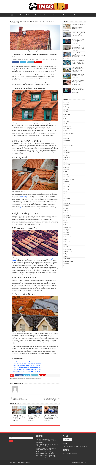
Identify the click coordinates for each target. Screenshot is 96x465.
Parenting (67, 217)
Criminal (67, 131)
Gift (66, 172)
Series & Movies (69, 237)
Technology (59, 14)
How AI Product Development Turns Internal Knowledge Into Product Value (78, 54)
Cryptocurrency (69, 133)
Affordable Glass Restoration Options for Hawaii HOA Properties (18, 418)
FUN (66, 162)
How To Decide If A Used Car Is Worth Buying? (34, 417)
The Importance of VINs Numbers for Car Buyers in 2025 (51, 417)
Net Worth (40, 14)
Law (66, 193)
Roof (35, 378)
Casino (67, 121)
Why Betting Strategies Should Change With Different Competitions (78, 62)
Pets (66, 220)
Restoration (29, 378)
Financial (67, 157)
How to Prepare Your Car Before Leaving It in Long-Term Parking (78, 34)
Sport (50, 14)
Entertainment (29, 14)
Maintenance (22, 378)
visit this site (39, 132)
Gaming (67, 167)
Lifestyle (67, 198)
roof (34, 83)
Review (67, 232)
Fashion (67, 155)
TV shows (67, 258)
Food (66, 160)
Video (66, 266)
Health (35, 14)
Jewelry (67, 189)
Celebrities (68, 126)
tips (39, 378)
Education (22, 14)
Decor (66, 136)
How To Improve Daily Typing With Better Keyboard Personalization (78, 82)
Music (66, 213)
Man (66, 201)
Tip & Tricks (65, 14)
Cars (66, 116)
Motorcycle (68, 208)
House (15, 378)
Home (12, 14)
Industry (67, 184)
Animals (67, 104)
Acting (67, 102)
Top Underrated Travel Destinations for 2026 (78, 74)
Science (67, 234)
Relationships (68, 227)
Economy (67, 140)
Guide (66, 174)
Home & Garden (20, 21)
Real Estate (68, 225)
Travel (71, 14)
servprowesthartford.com (18, 208)
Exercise (67, 150)
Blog (66, 111)
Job (66, 191)
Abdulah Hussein (17, 59)
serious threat (23, 196)
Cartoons (67, 119)
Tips (66, 254)
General (67, 169)
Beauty (67, 107)
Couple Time (68, 128)
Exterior (67, 152)
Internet (67, 186)
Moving (67, 210)
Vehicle (67, 263)
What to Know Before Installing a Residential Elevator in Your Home (78, 47)
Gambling (67, 164)
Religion (67, 230)
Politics (45, 14)
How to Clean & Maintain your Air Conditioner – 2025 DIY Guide (50, 399)
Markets (67, 205)
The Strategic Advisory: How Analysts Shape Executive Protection (78, 41)
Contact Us (76, 14)
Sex (66, 239)
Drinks (67, 138)
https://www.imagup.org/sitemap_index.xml (75, 446)
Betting (67, 109)
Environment (68, 148)
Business (17, 14)
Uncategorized (69, 261)
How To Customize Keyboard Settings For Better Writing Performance (78, 90)
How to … (67, 181)
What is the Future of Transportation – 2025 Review (20, 398)
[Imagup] (48, 6)
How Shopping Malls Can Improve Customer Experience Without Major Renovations (78, 26)
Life (66, 196)
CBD (66, 123)
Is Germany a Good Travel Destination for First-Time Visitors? (77, 69)
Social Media (68, 242)
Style (54, 14)
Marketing (68, 203)
